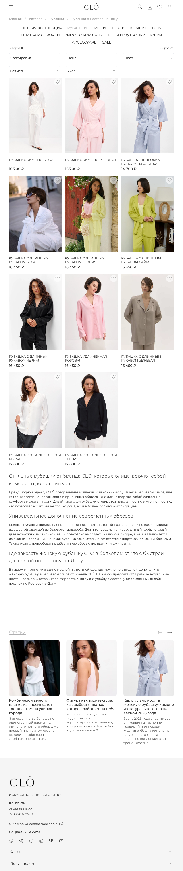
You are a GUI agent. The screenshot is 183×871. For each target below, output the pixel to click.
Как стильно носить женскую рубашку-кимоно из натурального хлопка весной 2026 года (148, 706)
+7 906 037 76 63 (21, 814)
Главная (15, 19)
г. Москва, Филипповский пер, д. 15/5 (36, 824)
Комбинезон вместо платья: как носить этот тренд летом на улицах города (30, 706)
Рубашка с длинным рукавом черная (29, 359)
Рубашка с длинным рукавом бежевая (141, 359)
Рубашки (56, 19)
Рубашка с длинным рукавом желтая (85, 260)
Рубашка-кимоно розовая (90, 160)
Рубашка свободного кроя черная (91, 457)
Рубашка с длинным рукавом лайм (141, 260)
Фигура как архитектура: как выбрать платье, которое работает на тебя (90, 704)
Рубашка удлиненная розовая (86, 359)
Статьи (17, 632)
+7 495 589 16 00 (20, 809)
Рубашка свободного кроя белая (35, 457)
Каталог (35, 19)
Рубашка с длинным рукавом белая (29, 260)
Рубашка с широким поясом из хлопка (141, 162)
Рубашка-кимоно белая (32, 160)
